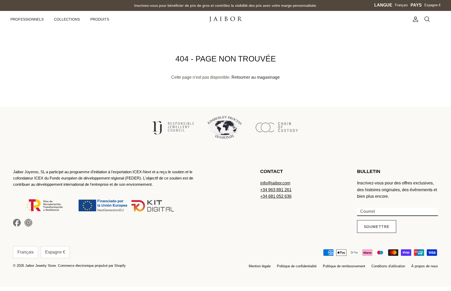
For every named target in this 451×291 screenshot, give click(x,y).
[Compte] (414, 19)
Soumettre (376, 227)
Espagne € (432, 5)
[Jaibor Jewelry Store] (225, 19)
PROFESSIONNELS (27, 19)
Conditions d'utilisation (388, 266)
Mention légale (260, 266)
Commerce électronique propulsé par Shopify (92, 266)
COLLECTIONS (67, 19)
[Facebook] (17, 223)
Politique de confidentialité (297, 266)
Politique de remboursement (344, 266)
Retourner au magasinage (256, 77)
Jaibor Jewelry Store (40, 266)
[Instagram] (28, 223)
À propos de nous (424, 266)
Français (401, 5)
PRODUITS (99, 19)
